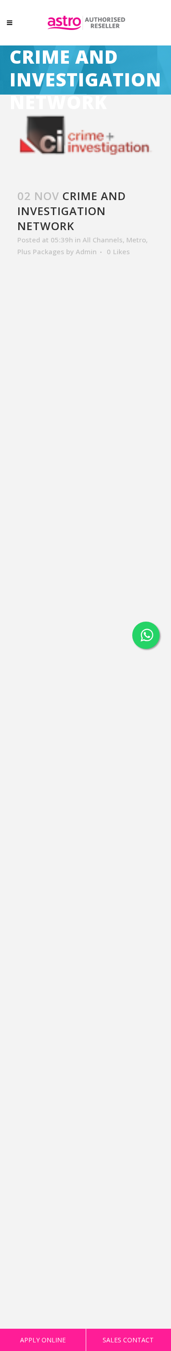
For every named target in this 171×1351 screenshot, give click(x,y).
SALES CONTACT (128, 1340)
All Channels (103, 239)
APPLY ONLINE (43, 1340)
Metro (136, 239)
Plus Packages (40, 251)
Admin (86, 251)
